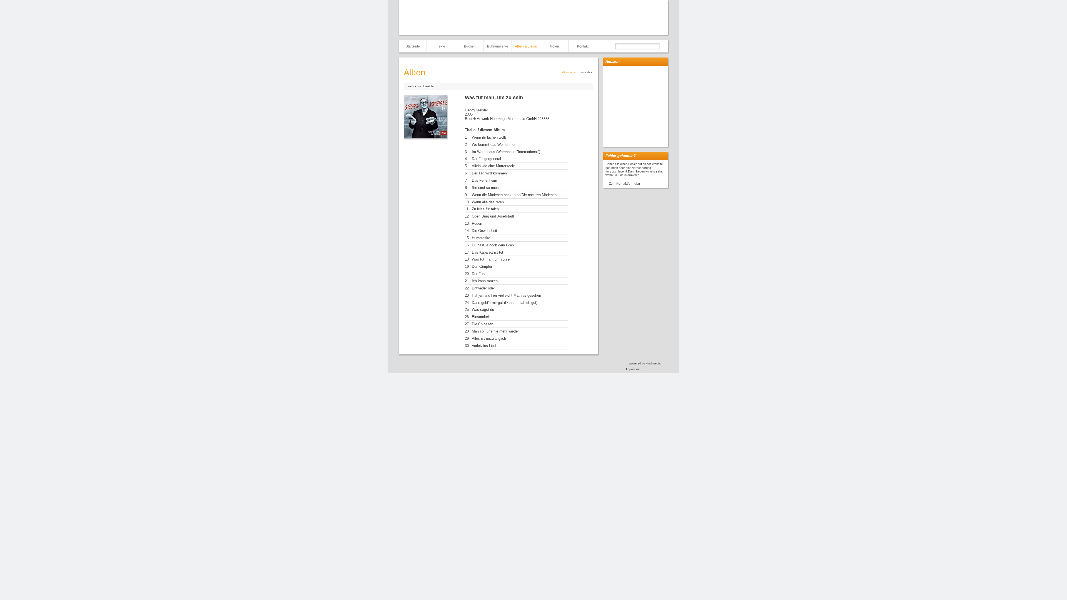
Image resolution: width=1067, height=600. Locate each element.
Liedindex (586, 72)
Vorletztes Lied (484, 346)
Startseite (413, 46)
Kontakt (583, 46)
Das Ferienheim (484, 180)
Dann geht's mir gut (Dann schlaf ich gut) (504, 303)
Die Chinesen (482, 324)
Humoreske (481, 238)
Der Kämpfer (482, 266)
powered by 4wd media (644, 363)
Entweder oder (483, 288)
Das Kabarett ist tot (487, 252)
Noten (554, 46)
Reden (477, 223)
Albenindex (569, 72)
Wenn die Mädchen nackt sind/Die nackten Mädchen (514, 195)
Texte (441, 46)
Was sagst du (483, 310)
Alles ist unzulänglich (489, 338)
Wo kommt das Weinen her (493, 144)
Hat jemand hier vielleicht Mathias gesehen (506, 295)
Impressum (633, 369)
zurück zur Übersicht (421, 86)
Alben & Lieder (526, 46)
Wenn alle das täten (488, 202)
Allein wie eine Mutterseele (493, 166)
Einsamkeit (481, 317)
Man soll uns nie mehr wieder (495, 331)
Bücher (469, 46)
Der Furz (479, 274)
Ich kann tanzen (485, 281)
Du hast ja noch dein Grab (493, 245)
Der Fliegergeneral (486, 159)
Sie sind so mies (485, 188)
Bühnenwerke (497, 46)
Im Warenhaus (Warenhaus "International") (506, 152)
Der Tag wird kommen (489, 173)
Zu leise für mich (485, 209)
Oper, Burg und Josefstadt (493, 216)
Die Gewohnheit (484, 231)
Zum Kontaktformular (624, 184)
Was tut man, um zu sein (492, 259)
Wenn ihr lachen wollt (489, 137)
